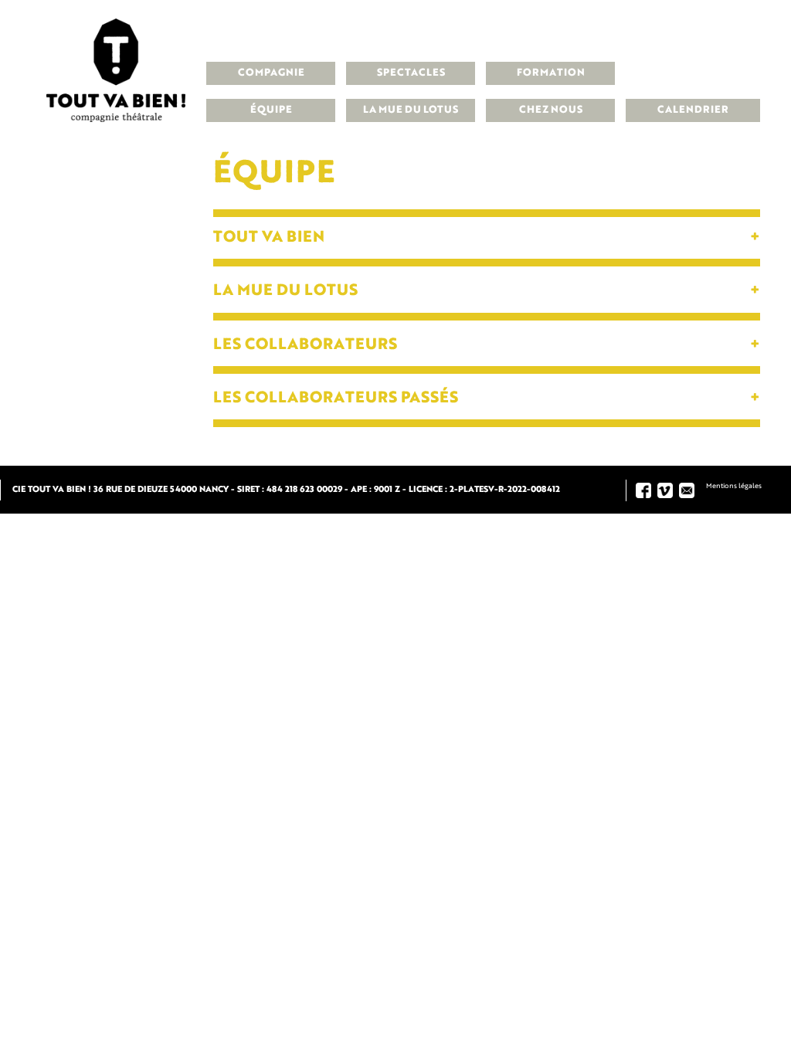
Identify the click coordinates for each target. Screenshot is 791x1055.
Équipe (271, 110)
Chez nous (550, 110)
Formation (551, 73)
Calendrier (692, 110)
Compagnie (271, 73)
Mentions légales (734, 486)
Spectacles (411, 73)
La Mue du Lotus (410, 110)
